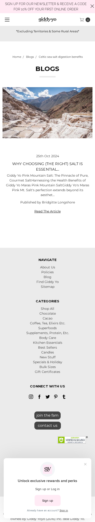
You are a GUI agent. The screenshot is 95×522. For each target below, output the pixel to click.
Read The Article (47, 211)
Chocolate (47, 313)
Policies (47, 272)
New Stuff (48, 357)
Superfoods (47, 328)
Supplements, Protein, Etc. (47, 333)
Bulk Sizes (47, 367)
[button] (47, 424)
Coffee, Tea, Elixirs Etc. (47, 323)
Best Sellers (47, 347)
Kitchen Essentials (47, 343)
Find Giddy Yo (47, 282)
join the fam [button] (47, 415)
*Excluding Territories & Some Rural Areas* (47, 31)
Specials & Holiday (47, 362)
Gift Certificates (47, 372)
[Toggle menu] (6, 19)
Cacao (48, 318)
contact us (47, 425)
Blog (47, 277)
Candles (47, 352)
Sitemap (47, 287)
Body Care (47, 338)
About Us (47, 267)
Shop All (47, 309)
